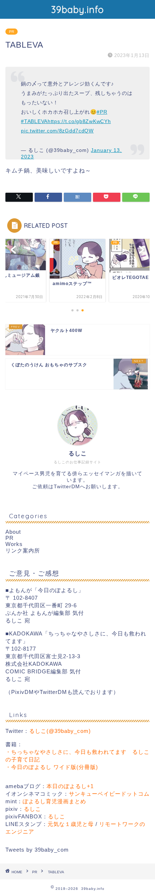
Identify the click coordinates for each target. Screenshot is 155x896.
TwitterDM (67, 486)
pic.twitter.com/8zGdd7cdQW (57, 131)
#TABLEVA (34, 121)
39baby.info (77, 9)
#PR (102, 112)
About (13, 532)
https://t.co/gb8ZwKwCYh (79, 121)
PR (11, 32)
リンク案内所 (22, 550)
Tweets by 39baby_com (37, 850)
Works (14, 544)
